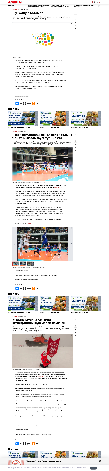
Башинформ (29, 223)
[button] (71, 243)
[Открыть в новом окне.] (18, 103)
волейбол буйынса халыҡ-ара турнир (48, 275)
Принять (93, 468)
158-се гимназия (31, 434)
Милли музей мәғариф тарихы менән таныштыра (83, 6)
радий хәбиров (26, 275)
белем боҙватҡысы (45, 434)
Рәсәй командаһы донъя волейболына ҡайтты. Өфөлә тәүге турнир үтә (38, 6)
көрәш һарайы (34, 275)
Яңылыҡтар (12, 5)
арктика (38, 434)
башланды (58, 187)
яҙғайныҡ (41, 376)
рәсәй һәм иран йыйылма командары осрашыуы (26, 279)
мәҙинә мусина (22, 434)
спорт (20, 275)
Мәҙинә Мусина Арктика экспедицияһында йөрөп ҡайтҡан (59, 6)
